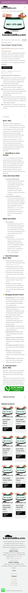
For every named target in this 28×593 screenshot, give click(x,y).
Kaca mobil (5, 158)
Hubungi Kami (7, 67)
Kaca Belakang (14, 583)
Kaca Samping (14, 585)
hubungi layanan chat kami (12, 264)
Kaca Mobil (14, 579)
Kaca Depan (4, 42)
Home (2, 11)
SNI (18, 139)
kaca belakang (17, 207)
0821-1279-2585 (18, 556)
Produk (7, 11)
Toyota (6, 40)
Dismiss (14, 5)
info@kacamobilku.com (15, 558)
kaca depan (5, 127)
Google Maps (14, 560)
